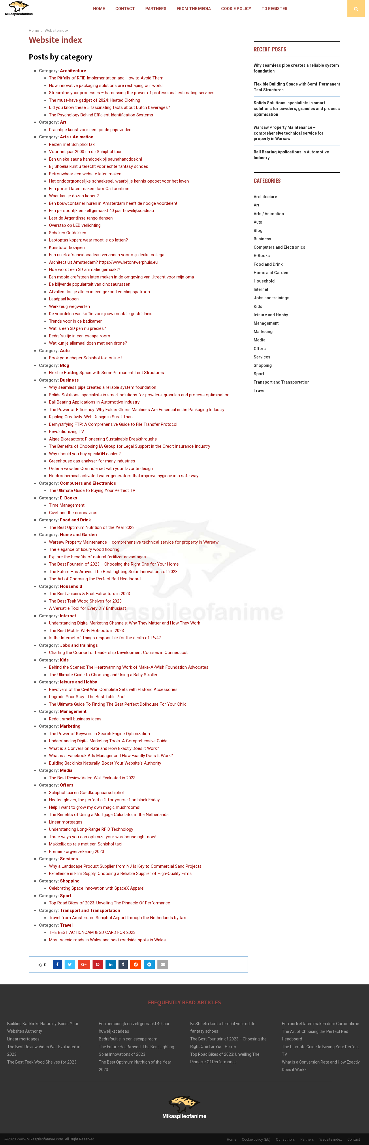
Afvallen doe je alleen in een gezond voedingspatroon (99, 291)
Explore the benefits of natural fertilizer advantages (97, 557)
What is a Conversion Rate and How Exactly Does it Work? (104, 748)
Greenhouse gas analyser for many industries (92, 461)
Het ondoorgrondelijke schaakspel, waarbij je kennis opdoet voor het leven (119, 181)
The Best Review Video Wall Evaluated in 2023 (92, 777)
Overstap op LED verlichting (75, 225)
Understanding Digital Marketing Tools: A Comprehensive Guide (108, 740)
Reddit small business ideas (75, 719)
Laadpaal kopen (64, 299)
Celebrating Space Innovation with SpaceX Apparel (96, 888)
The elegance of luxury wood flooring (84, 549)
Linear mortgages (65, 822)
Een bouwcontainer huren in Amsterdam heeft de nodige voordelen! (113, 203)
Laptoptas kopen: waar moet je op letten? (88, 240)
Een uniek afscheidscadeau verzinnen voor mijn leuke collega (106, 254)
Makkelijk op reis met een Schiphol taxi (85, 844)
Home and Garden (78, 534)
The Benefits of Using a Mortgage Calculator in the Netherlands (109, 814)
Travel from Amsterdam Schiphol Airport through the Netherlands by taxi (117, 917)
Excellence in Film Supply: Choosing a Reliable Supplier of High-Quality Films (120, 873)
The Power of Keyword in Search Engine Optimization (99, 733)
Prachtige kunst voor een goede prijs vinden (90, 129)
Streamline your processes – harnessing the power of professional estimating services (131, 92)
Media (66, 770)
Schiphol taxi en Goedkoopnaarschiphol (86, 792)
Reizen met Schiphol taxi (72, 144)
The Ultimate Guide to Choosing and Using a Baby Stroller (103, 674)
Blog (64, 365)
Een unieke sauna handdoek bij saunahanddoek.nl (95, 159)
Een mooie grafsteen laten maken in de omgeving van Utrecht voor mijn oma (121, 277)
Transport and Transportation (90, 910)
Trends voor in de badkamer (75, 321)
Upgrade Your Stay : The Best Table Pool (87, 696)
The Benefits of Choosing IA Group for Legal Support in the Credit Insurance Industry (129, 446)
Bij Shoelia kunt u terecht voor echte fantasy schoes (98, 166)
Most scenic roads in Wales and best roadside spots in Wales (107, 940)
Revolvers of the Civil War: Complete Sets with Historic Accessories (113, 689)
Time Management (66, 505)
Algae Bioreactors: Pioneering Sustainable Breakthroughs (103, 439)
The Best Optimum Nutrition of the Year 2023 (92, 527)
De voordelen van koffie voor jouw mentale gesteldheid (101, 313)
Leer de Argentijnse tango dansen (81, 218)
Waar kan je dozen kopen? (74, 195)
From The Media (194, 8)
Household (71, 586)
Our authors (285, 1139)
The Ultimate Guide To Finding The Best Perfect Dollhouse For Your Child (118, 704)
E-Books (68, 498)
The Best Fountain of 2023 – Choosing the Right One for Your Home (114, 564)
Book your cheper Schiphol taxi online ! (85, 357)
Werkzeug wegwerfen (69, 306)
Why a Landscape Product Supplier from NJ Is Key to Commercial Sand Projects (125, 866)
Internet (68, 615)
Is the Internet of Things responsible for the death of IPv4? (105, 637)
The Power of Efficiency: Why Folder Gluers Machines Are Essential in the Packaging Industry (136, 409)
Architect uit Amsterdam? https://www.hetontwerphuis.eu (103, 262)
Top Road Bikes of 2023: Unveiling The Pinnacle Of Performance (109, 903)
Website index (330, 1139)
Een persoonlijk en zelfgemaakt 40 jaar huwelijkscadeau (101, 210)
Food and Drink (75, 520)
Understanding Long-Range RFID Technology (91, 829)
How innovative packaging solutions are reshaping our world (106, 85)
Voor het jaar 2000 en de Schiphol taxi (85, 151)
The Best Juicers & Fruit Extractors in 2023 (89, 593)
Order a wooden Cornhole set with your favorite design (101, 468)
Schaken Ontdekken (67, 232)
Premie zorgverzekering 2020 (76, 851)
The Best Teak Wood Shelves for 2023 (85, 601)
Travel (66, 925)
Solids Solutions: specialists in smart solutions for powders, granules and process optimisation (139, 394)
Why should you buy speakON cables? (85, 453)
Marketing (70, 726)
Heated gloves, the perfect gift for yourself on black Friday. (104, 799)
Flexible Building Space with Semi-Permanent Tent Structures (106, 372)
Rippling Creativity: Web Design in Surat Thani (91, 416)
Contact (125, 8)
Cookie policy (236, 8)
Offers (66, 785)
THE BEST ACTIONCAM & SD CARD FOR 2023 (92, 932)
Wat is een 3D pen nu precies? (77, 328)
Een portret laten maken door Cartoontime (89, 188)
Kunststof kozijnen (67, 247)
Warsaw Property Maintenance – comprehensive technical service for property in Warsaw (134, 542)
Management (73, 711)
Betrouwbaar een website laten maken (85, 173)
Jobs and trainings (79, 645)
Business (69, 380)
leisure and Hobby (78, 682)
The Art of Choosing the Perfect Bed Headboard (95, 578)
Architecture (73, 70)
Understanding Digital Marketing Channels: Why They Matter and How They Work (124, 623)
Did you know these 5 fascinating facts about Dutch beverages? (109, 107)
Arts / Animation (76, 137)
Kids (64, 660)
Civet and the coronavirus (73, 512)
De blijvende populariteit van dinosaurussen (89, 284)
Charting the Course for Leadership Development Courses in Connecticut (118, 652)
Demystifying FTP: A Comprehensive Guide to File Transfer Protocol (113, 424)
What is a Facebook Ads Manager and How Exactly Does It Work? (111, 755)
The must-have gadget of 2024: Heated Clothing (94, 100)
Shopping (70, 881)
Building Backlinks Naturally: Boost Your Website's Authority (105, 763)
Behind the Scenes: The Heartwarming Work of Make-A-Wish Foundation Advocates (128, 667)
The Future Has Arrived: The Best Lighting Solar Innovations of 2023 (113, 571)
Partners (155, 8)
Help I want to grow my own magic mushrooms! (94, 807)
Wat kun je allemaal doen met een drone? (88, 343)
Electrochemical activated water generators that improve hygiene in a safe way (123, 475)
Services (69, 858)
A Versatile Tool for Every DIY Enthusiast (87, 608)
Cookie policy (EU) (256, 1139)
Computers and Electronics (88, 483)
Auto (65, 350)
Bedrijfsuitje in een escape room (79, 336)
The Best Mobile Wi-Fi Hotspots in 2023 (86, 630)
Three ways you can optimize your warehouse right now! (102, 836)
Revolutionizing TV (66, 431)
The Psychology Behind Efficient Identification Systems (101, 115)
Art (63, 122)
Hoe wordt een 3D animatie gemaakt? (84, 269)
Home (99, 8)
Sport (65, 895)
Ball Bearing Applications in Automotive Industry (94, 402)
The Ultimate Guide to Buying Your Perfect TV (92, 490)
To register (274, 8)
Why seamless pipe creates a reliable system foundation (102, 387)
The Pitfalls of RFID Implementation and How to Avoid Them (106, 78)
